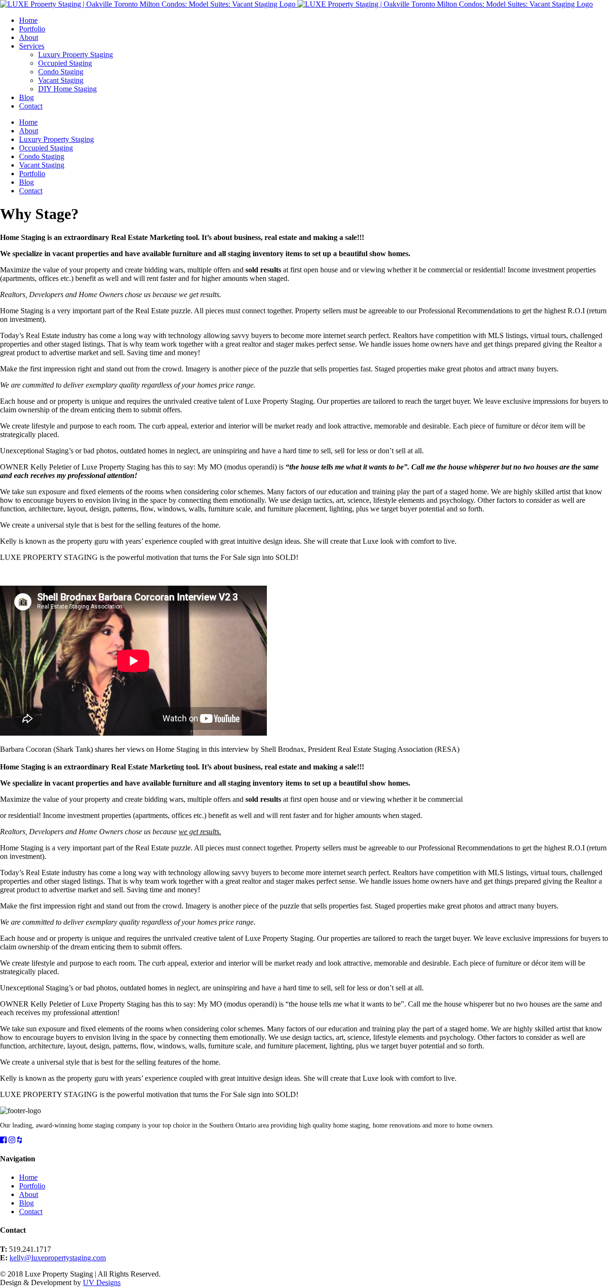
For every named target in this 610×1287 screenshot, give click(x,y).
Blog (26, 1203)
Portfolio (32, 1186)
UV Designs (102, 1282)
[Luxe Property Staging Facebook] (3, 1140)
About (28, 1194)
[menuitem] (314, 20)
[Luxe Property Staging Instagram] (12, 1140)
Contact (30, 1211)
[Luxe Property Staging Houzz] (19, 1140)
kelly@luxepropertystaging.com (58, 1258)
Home (28, 1177)
